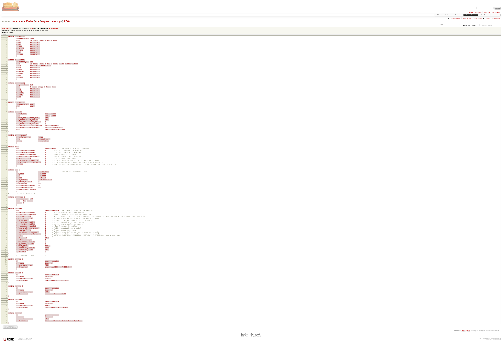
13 (6, 59)
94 (6, 216)
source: (6, 21)
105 (6, 238)
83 (6, 195)
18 (6, 69)
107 (6, 241)
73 (6, 175)
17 (6, 67)
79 (6, 187)
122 (6, 271)
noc (37, 21)
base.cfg (56, 21)
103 (6, 234)
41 (6, 113)
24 (6, 81)
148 (6, 320)
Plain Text (244, 336)
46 (6, 123)
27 (6, 87)
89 (6, 206)
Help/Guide (478, 12)
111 (6, 249)
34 (6, 100)
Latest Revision (467, 18)
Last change (6, 28)
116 (6, 259)
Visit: (442, 25)
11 (6, 56)
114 (6, 255)
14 (6, 61)
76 (6, 181)
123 (6, 272)
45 (6, 121)
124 (6, 274)
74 (6, 177)
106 (6, 239)
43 (6, 117)
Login (471, 12)
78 (6, 185)
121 (6, 269)
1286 (31, 28)
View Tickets (484, 15)
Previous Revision (455, 18)
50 (6, 131)
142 (6, 309)
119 (6, 265)
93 (6, 214)
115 (6, 257)
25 (6, 83)
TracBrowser (465, 331)
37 (6, 106)
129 (6, 284)
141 (6, 307)
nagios (45, 21)
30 (6, 92)
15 (6, 63)
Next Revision (478, 18)
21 (6, 75)
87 (6, 203)
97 (6, 222)
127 (6, 280)
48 (6, 127)
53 (6, 137)
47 (6, 125)
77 (6, 183)
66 (6, 162)
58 (6, 146)
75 (6, 179)
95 (6, 218)
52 (6, 135)
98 (6, 224)
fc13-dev (28, 21)
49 (6, 129)
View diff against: (487, 25)
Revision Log (496, 18)
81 (6, 191)
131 (6, 288)
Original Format (256, 336)
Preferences (496, 12)
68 (6, 166)
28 (6, 88)
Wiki (438, 15)
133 (6, 292)
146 (6, 317)
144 (6, 313)
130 (6, 286)
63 (6, 156)
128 (6, 282)
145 (6, 315)
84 (6, 197)
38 (6, 108)
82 (6, 193)
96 (6, 220)
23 (6, 79)
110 (6, 247)
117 (6, 261)
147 (6, 318)
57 (6, 145)
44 (6, 119)
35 (6, 102)
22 (6, 77)
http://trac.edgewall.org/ (493, 339)
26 (6, 85)
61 (6, 152)
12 (6, 58)
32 (6, 96)
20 (6, 73)
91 (6, 210)
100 (6, 228)
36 (6, 104)
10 (6, 54)
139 (6, 303)
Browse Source (470, 15)
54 (6, 139)
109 (6, 245)
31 (6, 94)
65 (6, 160)
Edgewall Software (25, 339)
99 (6, 226)
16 (6, 65)
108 (6, 243)
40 (6, 111)
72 (6, 173)
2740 (67, 21)
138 (6, 301)
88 (6, 204)
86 (6, 201)
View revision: (467, 25)
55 (6, 141)
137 (6, 299)
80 (6, 189)
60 (6, 150)
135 (6, 296)
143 (6, 311)
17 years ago (53, 28)
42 (6, 115)
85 (6, 199)
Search (496, 15)
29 (6, 90)
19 (6, 71)
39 (6, 110)
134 (6, 294)
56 (6, 143)
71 (6, 171)
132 (6, 290)
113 (6, 253)
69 (6, 168)
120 (6, 267)
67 (6, 164)
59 (6, 148)
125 (6, 276)
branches (16, 21)
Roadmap (458, 15)
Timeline (447, 15)
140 (6, 305)
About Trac (487, 12)
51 (6, 133)
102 (6, 232)
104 (6, 236)
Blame (488, 18)
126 (6, 278)
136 (6, 297)
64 (6, 158)
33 (6, 98)
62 (6, 154)
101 (6, 230)
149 (6, 322)
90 (6, 208)
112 (6, 251)
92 (6, 212)
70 (6, 169)
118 (6, 263)
